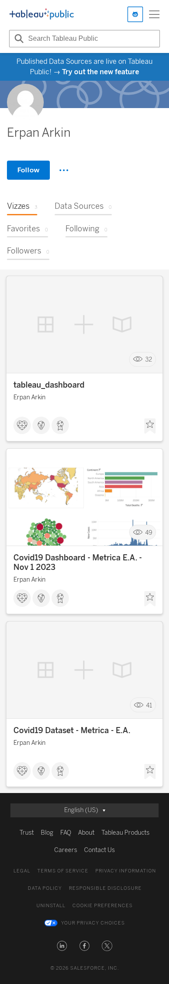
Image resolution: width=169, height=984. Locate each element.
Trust (27, 832)
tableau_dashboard (48, 385)
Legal (21, 871)
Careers (65, 850)
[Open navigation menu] (154, 14)
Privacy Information (125, 871)
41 (149, 705)
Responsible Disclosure (105, 888)
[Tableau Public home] (42, 14)
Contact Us (99, 850)
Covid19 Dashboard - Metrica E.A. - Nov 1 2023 (77, 562)
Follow (28, 169)
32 (148, 359)
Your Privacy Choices (93, 923)
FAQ (65, 832)
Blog (47, 832)
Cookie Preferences (102, 905)
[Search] (17, 38)
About (86, 832)
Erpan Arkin (29, 397)
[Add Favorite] (150, 426)
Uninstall (50, 905)
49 (148, 532)
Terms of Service (62, 871)
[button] (62, 946)
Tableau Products (125, 832)
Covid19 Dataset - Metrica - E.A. (71, 730)
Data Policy (45, 888)
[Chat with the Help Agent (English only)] (135, 14)
